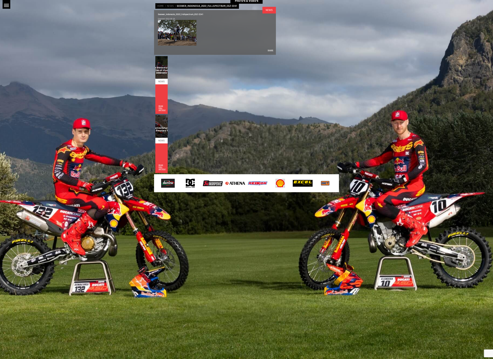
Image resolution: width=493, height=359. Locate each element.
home (160, 6)
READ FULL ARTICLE (162, 108)
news (170, 6)
